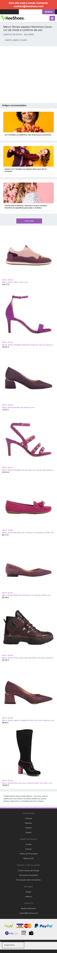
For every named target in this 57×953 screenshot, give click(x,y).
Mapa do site (28, 858)
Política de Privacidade (28, 854)
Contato (28, 844)
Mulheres (28, 823)
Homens (28, 828)
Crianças (28, 818)
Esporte (28, 832)
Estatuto (28, 849)
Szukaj (48, 12)
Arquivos (28, 896)
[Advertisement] (28, 74)
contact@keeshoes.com (28, 6)
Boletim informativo (28, 908)
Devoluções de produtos (28, 875)
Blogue (28, 892)
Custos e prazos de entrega (28, 870)
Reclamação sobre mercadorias (28, 880)
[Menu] (52, 18)
